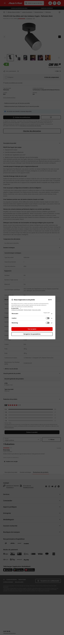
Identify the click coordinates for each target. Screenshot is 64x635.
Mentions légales (27, 310)
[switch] (47, 318)
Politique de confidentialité (17, 310)
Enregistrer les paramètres (32, 334)
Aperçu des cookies (36, 310)
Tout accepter (32, 329)
